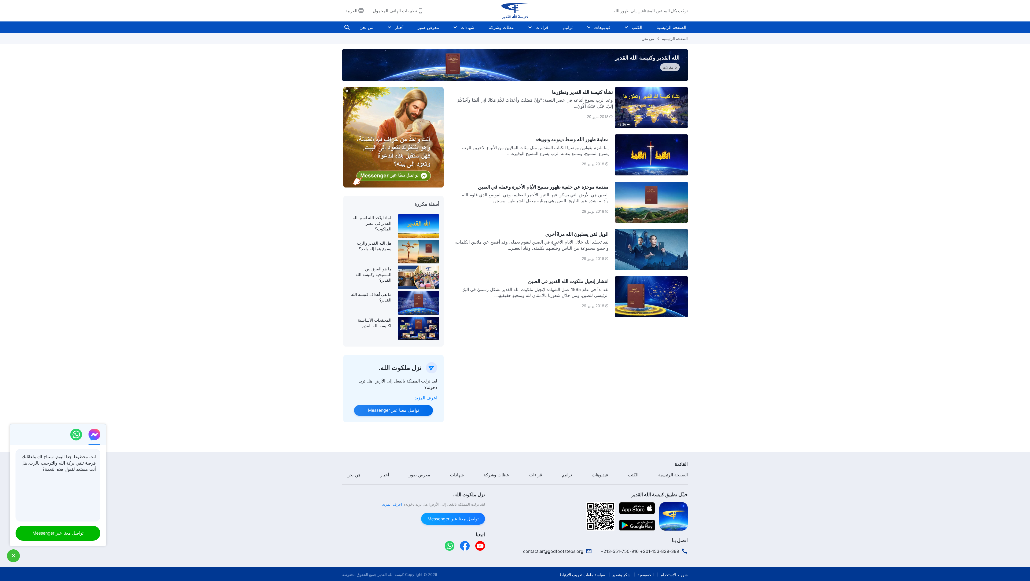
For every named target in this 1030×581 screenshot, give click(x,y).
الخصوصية (646, 574)
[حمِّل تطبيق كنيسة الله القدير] (673, 516)
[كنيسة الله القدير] (515, 10)
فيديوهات (602, 27)
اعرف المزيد (426, 397)
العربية (351, 10)
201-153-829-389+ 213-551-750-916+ (640, 551)
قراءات (541, 27)
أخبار (399, 27)
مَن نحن (366, 27)
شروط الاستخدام (674, 574)
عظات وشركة (501, 27)
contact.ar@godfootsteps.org (553, 551)
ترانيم (568, 27)
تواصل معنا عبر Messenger (393, 410)
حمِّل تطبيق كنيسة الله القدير (659, 494)
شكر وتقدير (621, 574)
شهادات (467, 27)
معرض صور (428, 27)
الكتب (637, 27)
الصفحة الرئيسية (671, 27)
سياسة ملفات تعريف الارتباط (582, 574)
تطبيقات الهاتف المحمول (395, 10)
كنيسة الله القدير (391, 574)
